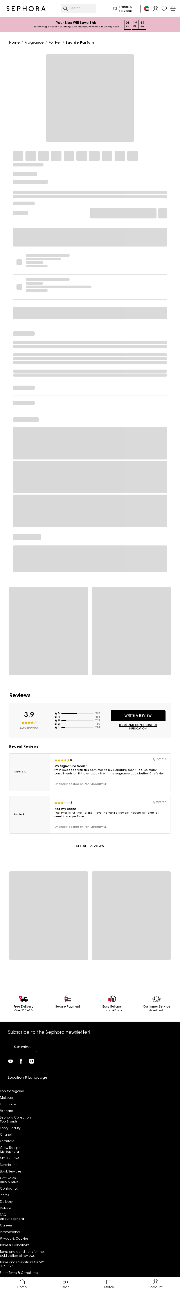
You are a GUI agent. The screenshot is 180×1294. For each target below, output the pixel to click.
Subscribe (22, 1047)
